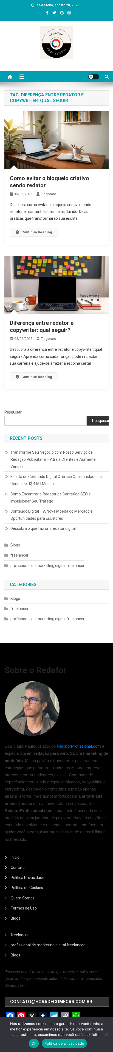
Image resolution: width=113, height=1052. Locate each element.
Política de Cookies (27, 887)
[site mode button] (93, 76)
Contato (18, 867)
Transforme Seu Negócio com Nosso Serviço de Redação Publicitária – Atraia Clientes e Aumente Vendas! (53, 459)
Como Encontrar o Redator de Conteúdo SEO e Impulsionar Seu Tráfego (50, 497)
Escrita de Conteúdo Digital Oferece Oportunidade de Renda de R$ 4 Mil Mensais (56, 480)
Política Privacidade (27, 877)
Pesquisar (13, 412)
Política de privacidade (64, 1043)
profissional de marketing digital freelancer (47, 565)
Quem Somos (23, 898)
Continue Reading (36, 232)
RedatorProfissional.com (79, 746)
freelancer (19, 555)
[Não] (106, 1034)
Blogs (15, 545)
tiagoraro (48, 194)
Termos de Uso (24, 908)
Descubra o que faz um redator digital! (43, 528)
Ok (34, 1043)
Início (15, 857)
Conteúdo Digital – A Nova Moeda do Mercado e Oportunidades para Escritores (51, 515)
